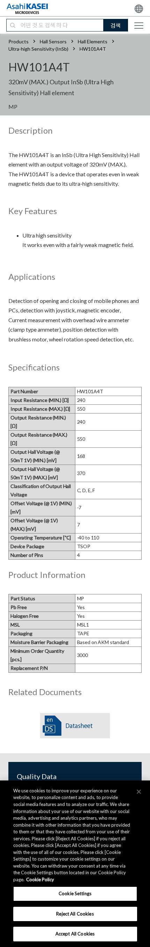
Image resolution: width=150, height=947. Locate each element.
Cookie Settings (75, 893)
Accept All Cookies (75, 934)
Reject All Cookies (74, 914)
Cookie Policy (40, 879)
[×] (139, 791)
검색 (115, 25)
